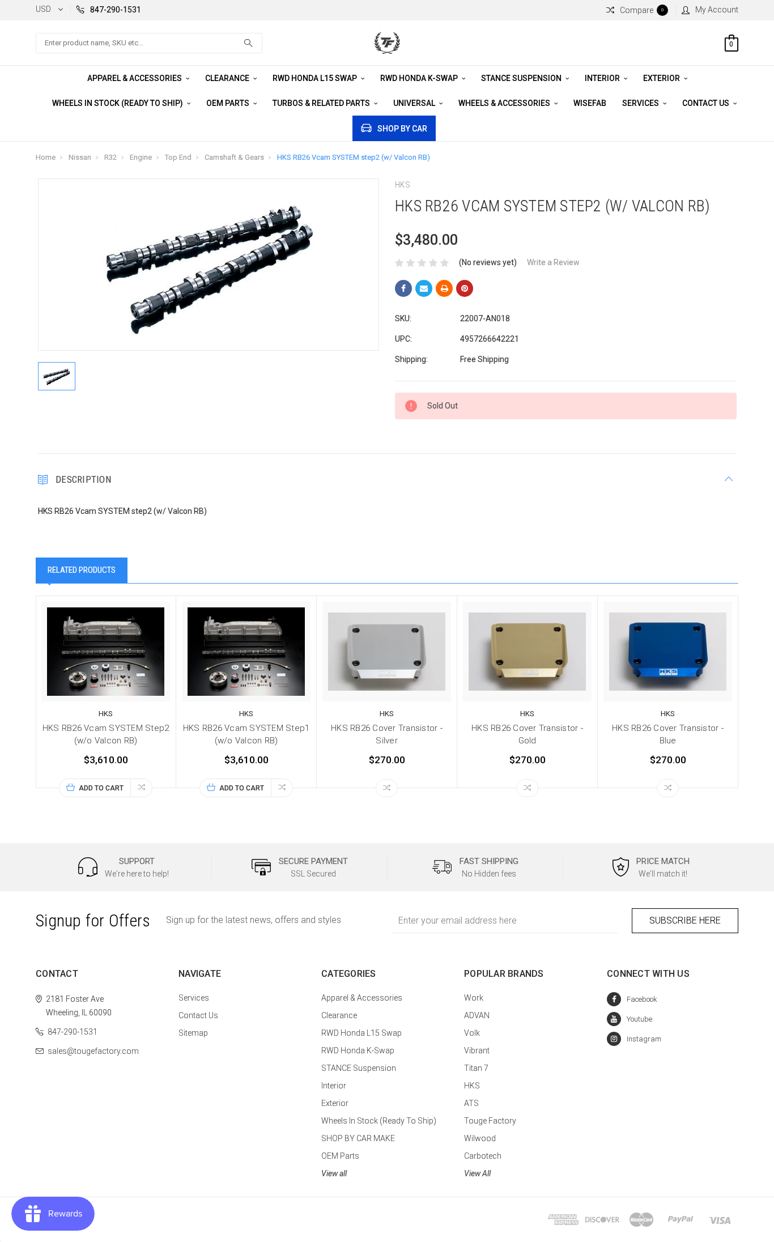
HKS (472, 1085)
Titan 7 (476, 1068)
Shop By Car (402, 128)
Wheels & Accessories (505, 103)
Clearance (228, 78)
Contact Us (706, 103)
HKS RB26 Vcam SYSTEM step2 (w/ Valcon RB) (353, 157)
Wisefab (589, 103)
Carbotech (482, 1155)
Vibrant (477, 1050)
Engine (141, 157)
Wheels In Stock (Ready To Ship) (118, 103)
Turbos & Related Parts (322, 103)
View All (477, 1173)
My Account (716, 9)
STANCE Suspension (522, 78)
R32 (110, 157)
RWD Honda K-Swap (420, 78)
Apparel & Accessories (135, 78)
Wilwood (480, 1138)
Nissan (80, 157)
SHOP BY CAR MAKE (358, 1138)
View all (334, 1173)
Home (46, 157)
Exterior (662, 78)
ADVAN (477, 1015)
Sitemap (193, 1032)
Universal (415, 103)
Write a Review (553, 262)
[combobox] (149, 43)
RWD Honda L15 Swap (316, 78)
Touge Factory (490, 1120)
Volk (472, 1032)
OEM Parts (228, 103)
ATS (471, 1103)
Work (473, 997)
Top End (178, 157)
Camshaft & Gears (234, 157)
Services (641, 103)
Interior (603, 78)
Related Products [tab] (82, 570)
